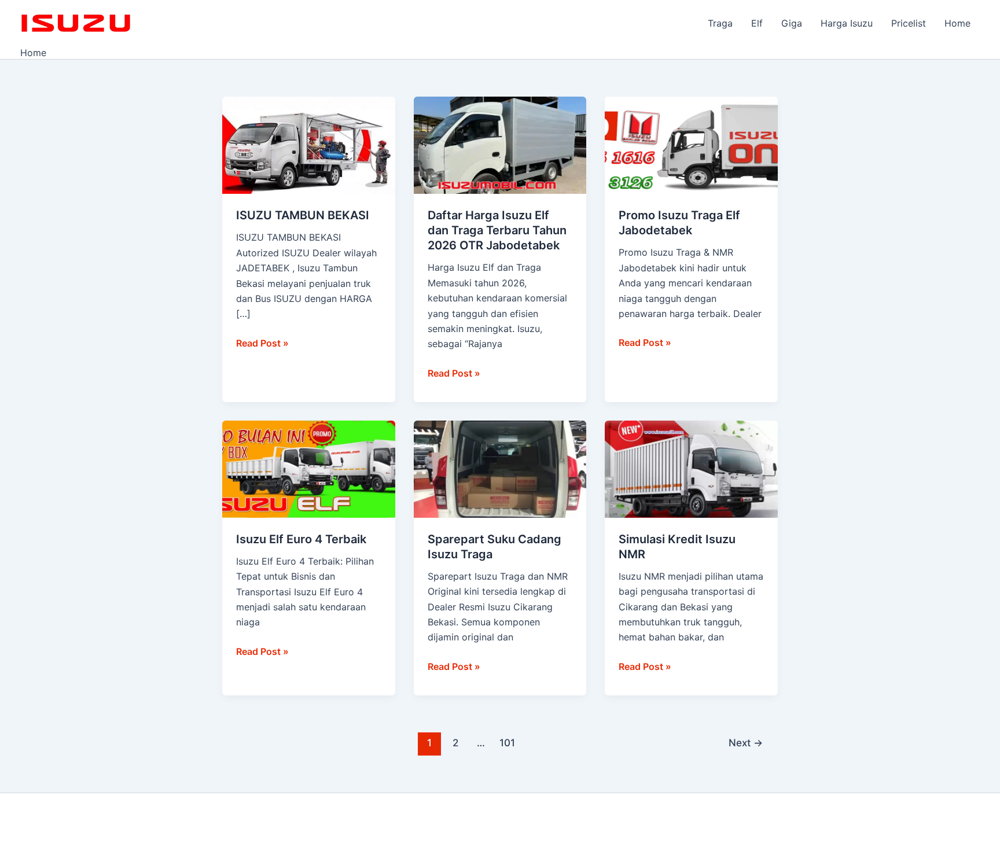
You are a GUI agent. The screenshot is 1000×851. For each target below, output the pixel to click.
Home (957, 23)
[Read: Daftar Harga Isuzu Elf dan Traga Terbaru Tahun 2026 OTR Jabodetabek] (500, 144)
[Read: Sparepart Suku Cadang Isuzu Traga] (500, 468)
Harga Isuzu (847, 23)
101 (507, 742)
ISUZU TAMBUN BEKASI (302, 215)
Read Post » (262, 342)
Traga (720, 23)
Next (746, 742)
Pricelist (908, 23)
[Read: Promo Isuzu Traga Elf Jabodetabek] (691, 144)
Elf (757, 23)
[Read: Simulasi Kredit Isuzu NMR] (691, 468)
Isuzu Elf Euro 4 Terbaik (301, 539)
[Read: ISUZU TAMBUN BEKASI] (308, 144)
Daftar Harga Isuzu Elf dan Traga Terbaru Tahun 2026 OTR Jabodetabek (497, 230)
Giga (791, 23)
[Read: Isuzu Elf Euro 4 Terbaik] (308, 468)
